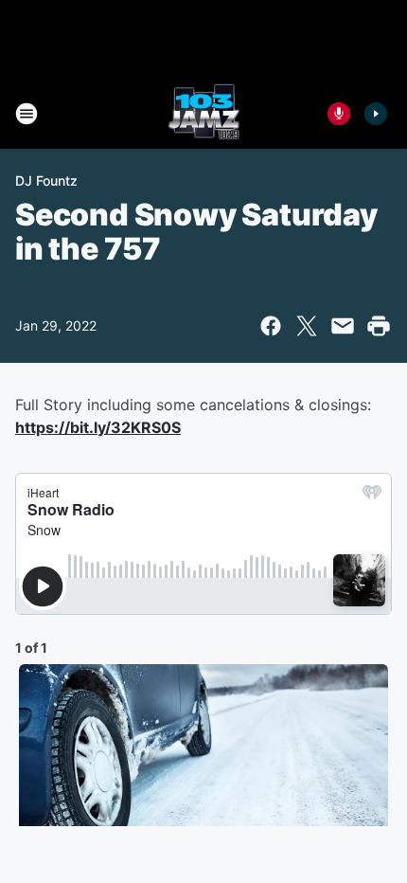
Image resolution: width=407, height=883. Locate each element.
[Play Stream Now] (375, 113)
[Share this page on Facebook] (270, 326)
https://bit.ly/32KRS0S (98, 427)
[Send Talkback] (338, 113)
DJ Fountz (46, 180)
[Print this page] (378, 326)
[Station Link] (204, 113)
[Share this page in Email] (342, 326)
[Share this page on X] (306, 326)
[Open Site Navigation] (26, 113)
